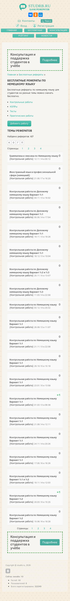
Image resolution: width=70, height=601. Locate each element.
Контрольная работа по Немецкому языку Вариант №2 (33, 497)
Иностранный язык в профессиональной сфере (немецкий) (33, 173)
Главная (11, 74)
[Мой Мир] (40, 15)
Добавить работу (19, 123)
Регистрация (46, 26)
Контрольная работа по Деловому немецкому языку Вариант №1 (29, 193)
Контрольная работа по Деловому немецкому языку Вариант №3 (29, 290)
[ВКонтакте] (30, 15)
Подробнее (49, 60)
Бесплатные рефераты (31, 74)
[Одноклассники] (35, 15)
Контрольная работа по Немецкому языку (33, 304)
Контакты (28, 21)
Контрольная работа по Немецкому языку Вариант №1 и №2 (33, 478)
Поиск (47, 20)
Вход (23, 26)
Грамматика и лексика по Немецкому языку (34, 155)
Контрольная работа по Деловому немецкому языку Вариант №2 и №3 (29, 270)
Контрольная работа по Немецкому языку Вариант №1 (33, 322)
